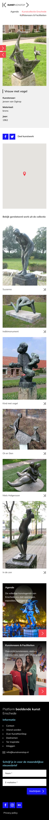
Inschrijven (33, 440)
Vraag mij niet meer (28, 375)
